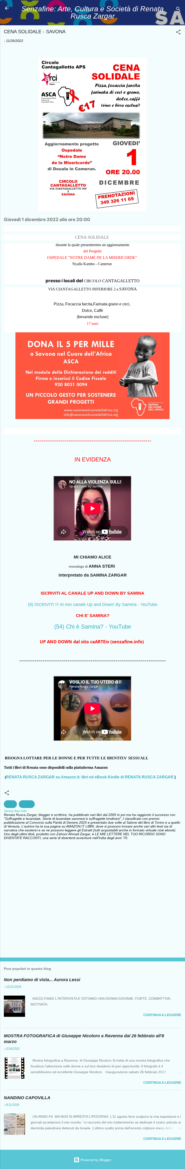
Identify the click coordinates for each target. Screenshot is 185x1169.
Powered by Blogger (95, 1160)
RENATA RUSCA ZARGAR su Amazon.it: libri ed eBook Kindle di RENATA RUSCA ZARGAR (89, 777)
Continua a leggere (162, 1015)
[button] (178, 33)
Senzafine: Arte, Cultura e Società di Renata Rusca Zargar (92, 12)
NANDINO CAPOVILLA (27, 1097)
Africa (10, 804)
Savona (27, 804)
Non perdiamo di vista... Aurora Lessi (42, 979)
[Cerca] (178, 9)
